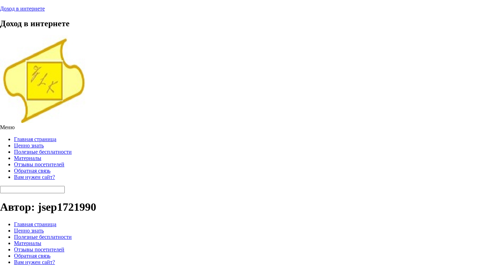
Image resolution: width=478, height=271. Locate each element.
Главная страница (35, 139)
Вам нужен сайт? (34, 177)
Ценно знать (29, 145)
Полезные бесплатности (43, 152)
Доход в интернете (22, 9)
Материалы (27, 158)
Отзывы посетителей (39, 164)
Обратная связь (32, 171)
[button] (239, 127)
